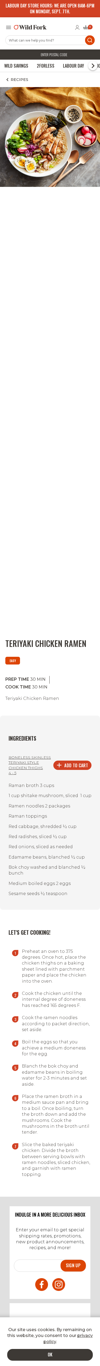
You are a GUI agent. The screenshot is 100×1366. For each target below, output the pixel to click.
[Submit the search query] (90, 40)
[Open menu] (8, 27)
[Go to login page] (77, 27)
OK (50, 1354)
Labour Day (73, 66)
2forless (45, 66)
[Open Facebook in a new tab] (41, 1285)
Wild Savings (16, 66)
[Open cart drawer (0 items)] (87, 29)
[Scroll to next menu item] (92, 65)
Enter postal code (54, 54)
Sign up (73, 1265)
